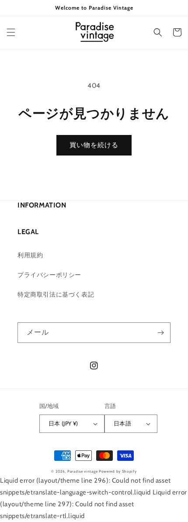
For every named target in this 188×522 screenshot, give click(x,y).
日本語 (122, 423)
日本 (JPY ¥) (63, 423)
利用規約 (30, 255)
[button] (11, 32)
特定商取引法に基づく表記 (55, 294)
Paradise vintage (82, 471)
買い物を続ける (94, 145)
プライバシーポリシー (49, 275)
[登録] (160, 332)
